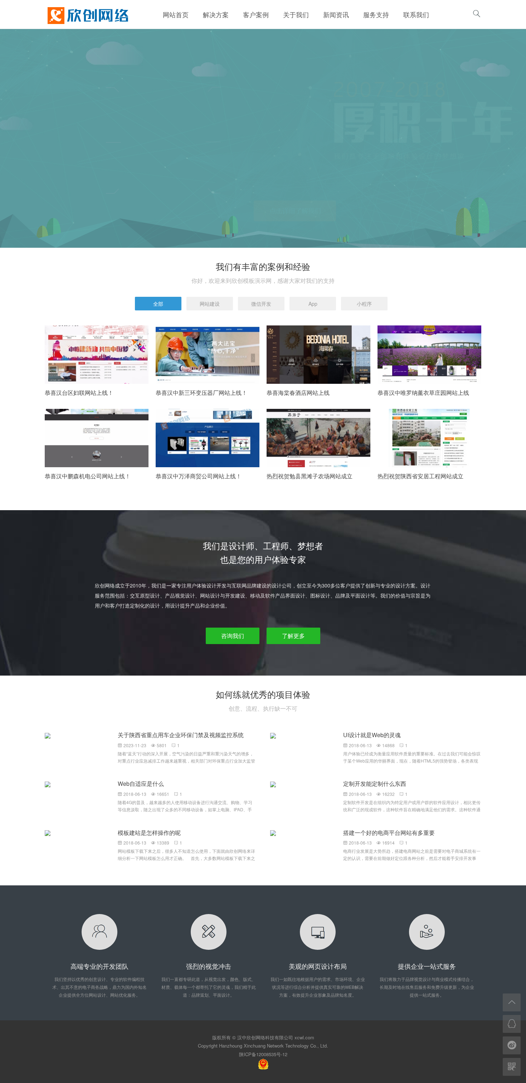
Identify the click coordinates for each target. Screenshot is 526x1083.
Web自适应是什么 (141, 783)
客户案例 (256, 14)
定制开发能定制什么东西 (374, 783)
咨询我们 (232, 636)
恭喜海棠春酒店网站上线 (298, 392)
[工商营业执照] (263, 1063)
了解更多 (293, 636)
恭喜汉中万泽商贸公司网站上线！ (199, 476)
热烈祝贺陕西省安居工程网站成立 (420, 476)
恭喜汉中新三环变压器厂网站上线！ (201, 392)
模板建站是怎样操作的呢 (149, 832)
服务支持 (376, 14)
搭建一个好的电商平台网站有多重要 (389, 832)
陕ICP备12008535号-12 (263, 1054)
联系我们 (416, 14)
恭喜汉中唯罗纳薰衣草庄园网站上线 (423, 392)
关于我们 (296, 14)
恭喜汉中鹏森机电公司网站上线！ (88, 476)
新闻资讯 (336, 14)
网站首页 (176, 14)
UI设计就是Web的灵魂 (372, 735)
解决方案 (216, 14)
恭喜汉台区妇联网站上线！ (79, 392)
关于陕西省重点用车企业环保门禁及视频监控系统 (181, 735)
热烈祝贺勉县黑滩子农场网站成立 (309, 476)
